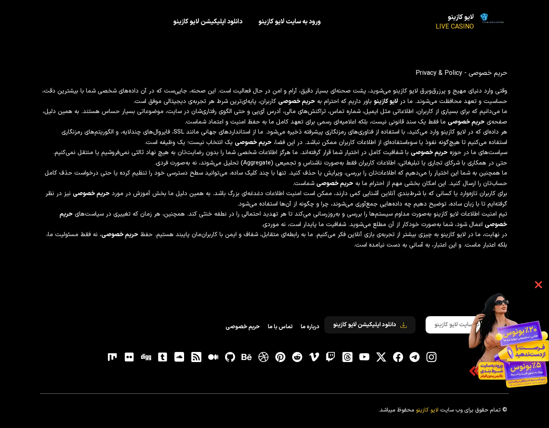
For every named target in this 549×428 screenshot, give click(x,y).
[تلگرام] (415, 357)
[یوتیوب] (364, 357)
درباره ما (310, 327)
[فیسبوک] (398, 357)
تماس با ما (280, 327)
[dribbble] (263, 357)
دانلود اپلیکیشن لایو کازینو (207, 22)
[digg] (146, 357)
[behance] (247, 357)
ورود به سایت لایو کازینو (289, 22)
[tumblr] (163, 357)
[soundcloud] (179, 357)
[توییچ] (331, 357)
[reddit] (297, 357)
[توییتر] (381, 357)
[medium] (213, 357)
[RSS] (196, 357)
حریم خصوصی (242, 327)
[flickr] (129, 357)
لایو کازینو (461, 17)
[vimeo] (314, 357)
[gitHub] (230, 357)
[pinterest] (280, 357)
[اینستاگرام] (431, 357)
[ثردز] (347, 357)
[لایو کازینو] (493, 22)
